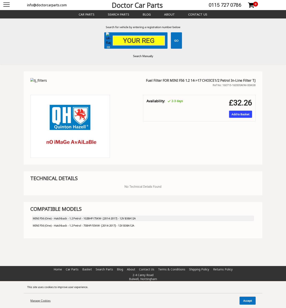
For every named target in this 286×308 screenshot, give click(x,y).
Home (58, 269)
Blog (147, 14)
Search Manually (143, 56)
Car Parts (86, 14)
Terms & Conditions (171, 269)
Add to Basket (240, 114)
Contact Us (197, 14)
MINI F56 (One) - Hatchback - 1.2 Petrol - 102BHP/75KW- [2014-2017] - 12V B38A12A (84, 218)
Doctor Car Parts (137, 5)
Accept (247, 301)
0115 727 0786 (225, 5)
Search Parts (118, 14)
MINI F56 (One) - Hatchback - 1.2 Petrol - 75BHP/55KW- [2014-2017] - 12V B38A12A (83, 225)
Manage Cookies (40, 300)
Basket (87, 269)
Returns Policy (223, 269)
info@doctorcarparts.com (47, 5)
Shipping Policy (199, 269)
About (169, 14)
